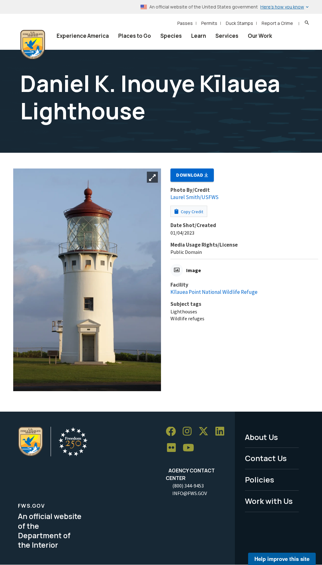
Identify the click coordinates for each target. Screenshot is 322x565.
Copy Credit (191, 211)
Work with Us (269, 501)
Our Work (260, 35)
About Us (261, 437)
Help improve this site (281, 558)
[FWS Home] (32, 45)
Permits (209, 23)
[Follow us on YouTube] (190, 448)
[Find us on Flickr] (173, 448)
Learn (198, 35)
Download (190, 175)
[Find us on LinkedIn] (222, 432)
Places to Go (134, 35)
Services (226, 35)
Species (171, 35)
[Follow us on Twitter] (205, 432)
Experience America (83, 35)
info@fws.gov (189, 493)
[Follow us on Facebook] (173, 432)
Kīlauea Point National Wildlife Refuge (214, 291)
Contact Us (266, 458)
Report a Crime (277, 23)
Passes (185, 23)
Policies (259, 479)
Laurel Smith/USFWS (194, 197)
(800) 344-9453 (188, 485)
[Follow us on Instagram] (189, 432)
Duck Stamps (239, 23)
